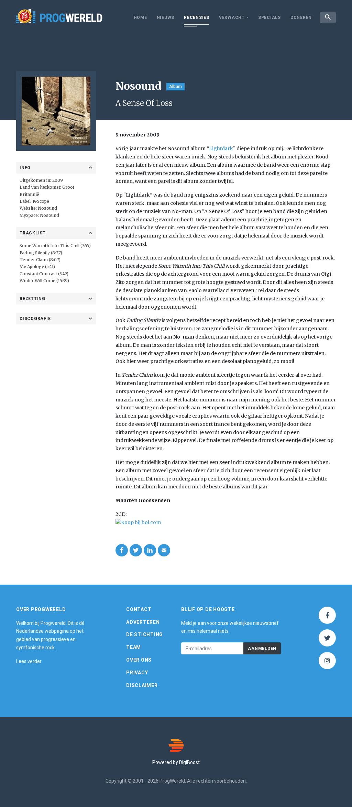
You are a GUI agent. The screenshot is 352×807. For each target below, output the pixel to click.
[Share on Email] (164, 550)
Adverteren (143, 622)
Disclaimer (142, 685)
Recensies (196, 17)
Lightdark (221, 148)
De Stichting (144, 634)
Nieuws (166, 17)
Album (175, 86)
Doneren (301, 17)
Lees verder (29, 661)
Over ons (139, 660)
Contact (138, 609)
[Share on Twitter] (136, 550)
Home (140, 17)
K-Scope (41, 201)
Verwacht (232, 17)
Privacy (137, 672)
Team (133, 647)
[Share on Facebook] (122, 550)
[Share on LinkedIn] (150, 550)
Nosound (47, 208)
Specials (269, 17)
